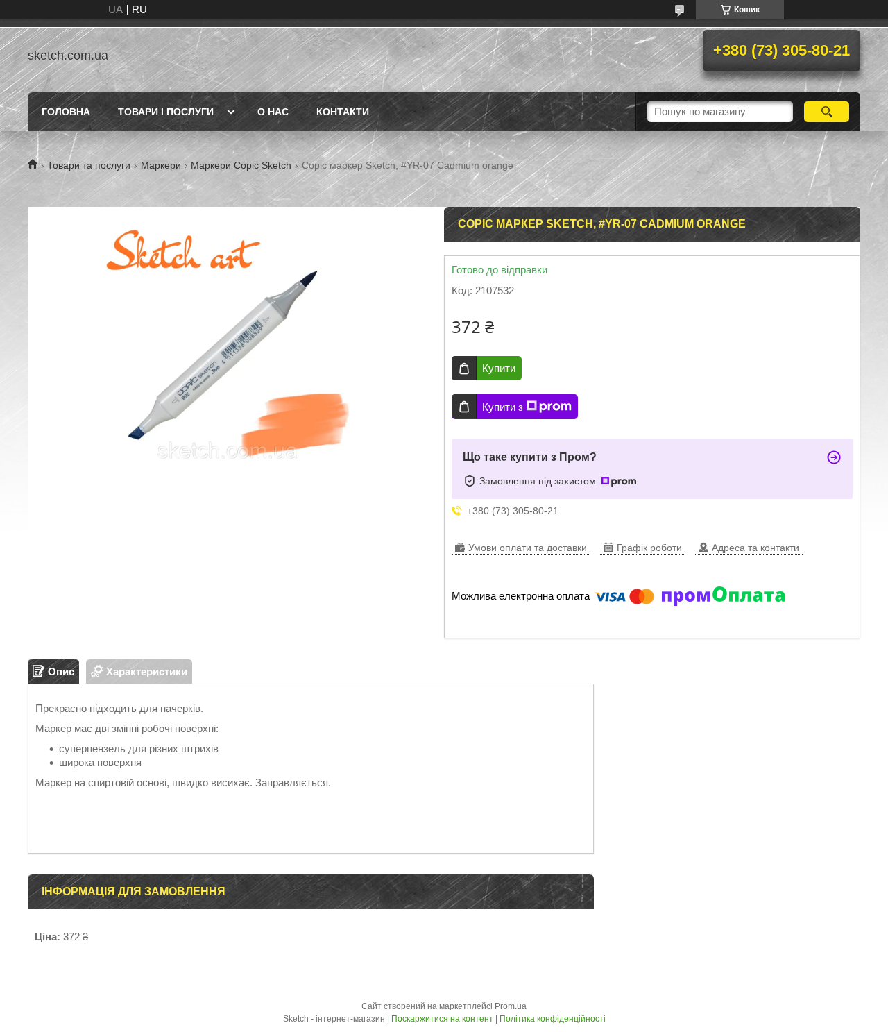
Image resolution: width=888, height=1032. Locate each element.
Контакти (342, 111)
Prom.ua (511, 1006)
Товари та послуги (88, 165)
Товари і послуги (166, 111)
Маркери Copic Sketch (241, 165)
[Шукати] (826, 111)
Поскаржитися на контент (442, 1019)
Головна (66, 111)
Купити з (502, 407)
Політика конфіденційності (553, 1019)
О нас (273, 111)
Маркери (161, 165)
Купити (498, 368)
